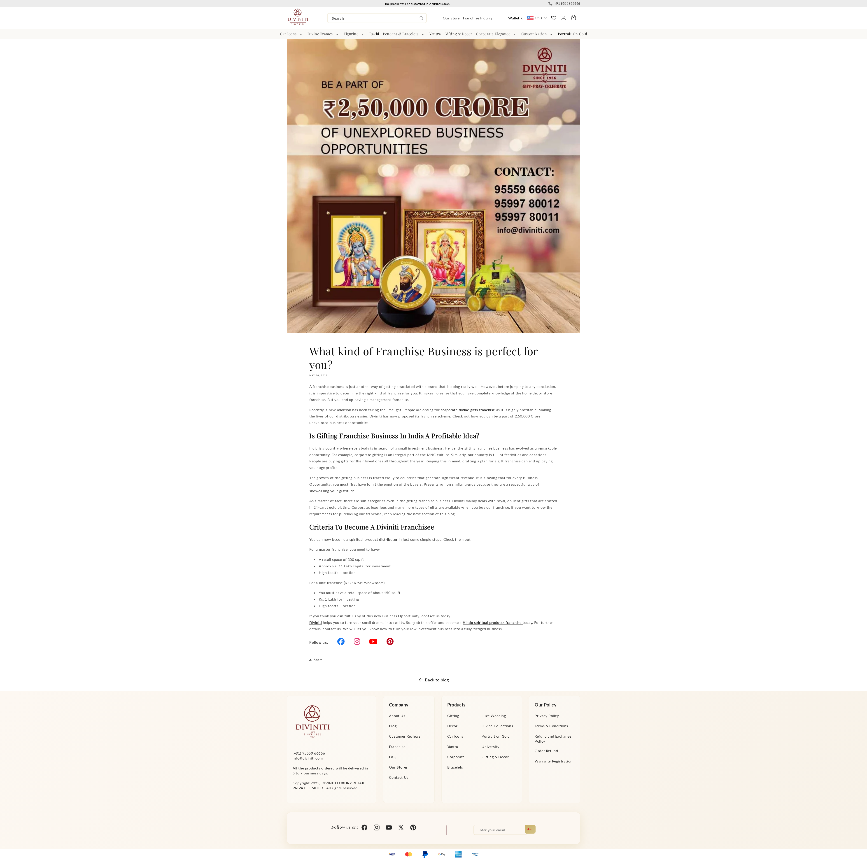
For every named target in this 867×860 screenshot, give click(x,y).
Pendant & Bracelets (401, 33)
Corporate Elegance (493, 33)
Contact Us (398, 777)
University (490, 746)
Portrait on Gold (496, 736)
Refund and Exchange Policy (553, 738)
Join (530, 829)
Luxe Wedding (494, 715)
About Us (397, 715)
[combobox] (377, 18)
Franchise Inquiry (477, 18)
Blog (392, 726)
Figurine (351, 33)
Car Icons (288, 33)
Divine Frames (320, 33)
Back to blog (437, 679)
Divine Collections (497, 726)
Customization (534, 33)
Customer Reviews (405, 736)
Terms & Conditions (551, 726)
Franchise (397, 746)
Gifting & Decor (495, 757)
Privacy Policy (547, 715)
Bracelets (455, 767)
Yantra (452, 746)
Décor (452, 726)
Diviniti (315, 622)
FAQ (393, 757)
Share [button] (318, 660)
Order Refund (546, 750)
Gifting (453, 715)
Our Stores (398, 767)
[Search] (422, 18)
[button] (292, 34)
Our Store (451, 18)
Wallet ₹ (515, 18)
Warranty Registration (554, 761)
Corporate (456, 757)
